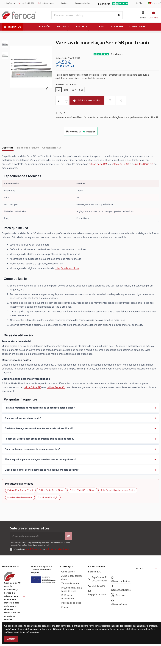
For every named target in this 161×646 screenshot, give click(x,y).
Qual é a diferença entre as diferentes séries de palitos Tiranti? (39, 428)
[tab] (51, 148)
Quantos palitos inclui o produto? (23, 418)
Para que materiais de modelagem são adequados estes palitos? (40, 407)
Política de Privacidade (67, 597)
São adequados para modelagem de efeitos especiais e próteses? (40, 459)
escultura (61, 117)
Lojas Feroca (9, 3)
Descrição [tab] (8, 147)
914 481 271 (98, 585)
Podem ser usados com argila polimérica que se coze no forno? (39, 438)
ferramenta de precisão (96, 117)
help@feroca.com (47, 3)
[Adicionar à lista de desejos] (110, 100)
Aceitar (11, 638)
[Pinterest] (64, 112)
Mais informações (29, 632)
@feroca (120, 595)
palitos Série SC (144, 164)
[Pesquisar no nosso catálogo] (119, 15)
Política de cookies (71, 602)
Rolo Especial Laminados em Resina (118, 490)
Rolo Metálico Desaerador (20, 497)
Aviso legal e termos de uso (71, 577)
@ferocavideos (119, 604)
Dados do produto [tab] (28, 147)
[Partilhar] (57, 112)
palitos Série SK (120, 164)
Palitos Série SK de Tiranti (51, 490)
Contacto (64, 3)
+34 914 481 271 (27, 3)
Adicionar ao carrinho (89, 100)
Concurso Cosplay (82, 3)
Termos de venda (70, 583)
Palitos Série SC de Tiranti (82, 490)
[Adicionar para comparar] (121, 100)
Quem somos (68, 571)
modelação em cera (119, 117)
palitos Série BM (98, 164)
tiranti (154, 117)
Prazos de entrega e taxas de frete (71, 589)
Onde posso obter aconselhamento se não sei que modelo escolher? (42, 469)
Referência (61, 58)
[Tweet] (60, 112)
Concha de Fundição (48, 497)
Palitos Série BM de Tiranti (20, 490)
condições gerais (33, 549)
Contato (65, 607)
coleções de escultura (67, 268)
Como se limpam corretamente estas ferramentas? (32, 449)
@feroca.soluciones (121, 581)
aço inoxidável (74, 117)
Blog (141, 3)
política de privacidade (57, 549)
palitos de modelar (140, 117)
